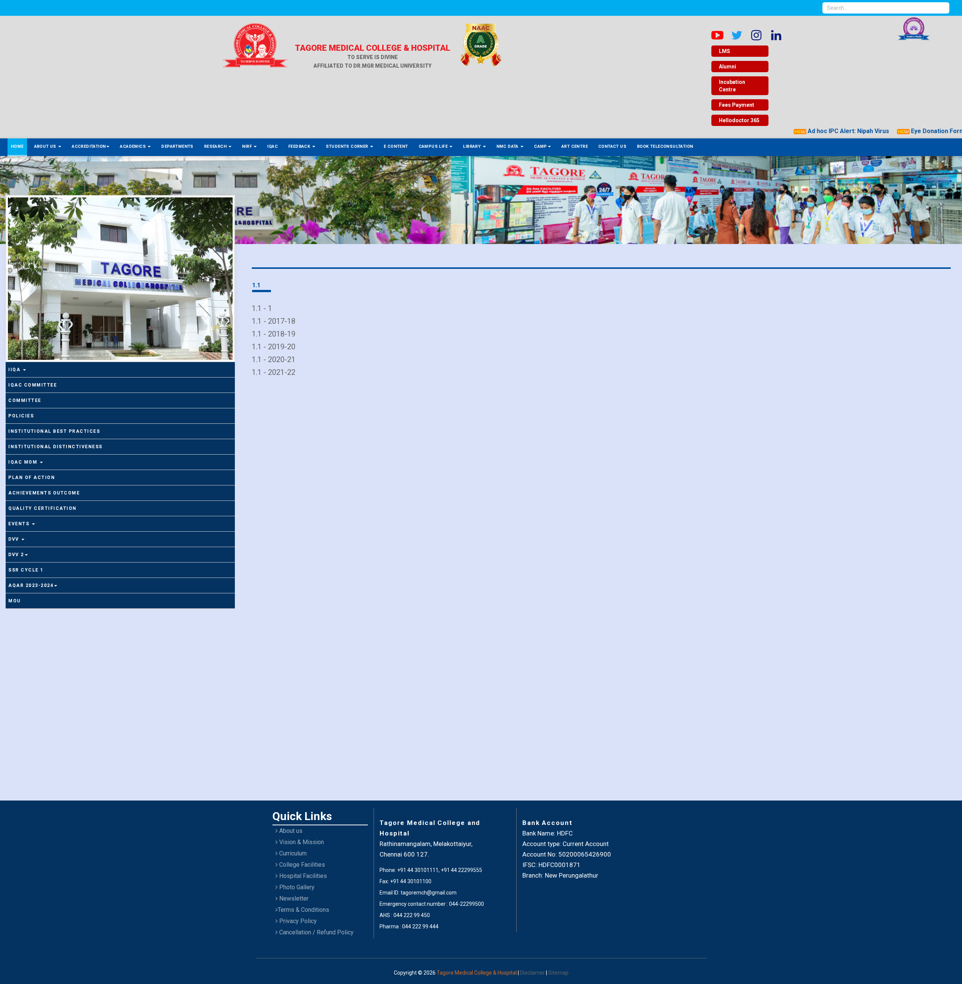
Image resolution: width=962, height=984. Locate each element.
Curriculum (292, 853)
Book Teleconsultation (665, 146)
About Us (46, 146)
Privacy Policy (297, 921)
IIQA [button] (15, 369)
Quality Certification (42, 508)
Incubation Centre (732, 85)
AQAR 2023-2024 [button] (30, 585)
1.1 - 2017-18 (273, 321)
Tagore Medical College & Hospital (477, 973)
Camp (540, 146)
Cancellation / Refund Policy (316, 932)
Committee (24, 400)
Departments (177, 146)
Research (216, 146)
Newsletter (293, 898)
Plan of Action (31, 477)
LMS (724, 51)
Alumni (727, 67)
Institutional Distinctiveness (55, 446)
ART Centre (574, 146)
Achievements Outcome (44, 493)
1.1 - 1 (262, 308)
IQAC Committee (32, 385)
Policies (21, 415)
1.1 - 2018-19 (273, 333)
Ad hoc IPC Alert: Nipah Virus (826, 131)
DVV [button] (14, 539)
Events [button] (19, 523)
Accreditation (89, 146)
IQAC (272, 146)
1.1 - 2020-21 (273, 359)
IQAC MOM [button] (23, 462)
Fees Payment (736, 105)
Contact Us (612, 146)
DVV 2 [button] (16, 554)
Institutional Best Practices (54, 431)
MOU (14, 600)
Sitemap (558, 973)
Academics (133, 146)
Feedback (300, 146)
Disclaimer (533, 973)
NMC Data (508, 146)
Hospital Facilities (302, 875)
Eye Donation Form (915, 131)
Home (17, 146)
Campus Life (434, 146)
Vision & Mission (301, 842)
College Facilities (301, 864)
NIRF (247, 146)
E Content (396, 146)
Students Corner (347, 146)
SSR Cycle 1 (26, 570)
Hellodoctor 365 (739, 120)
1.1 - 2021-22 (273, 372)
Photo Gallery (296, 887)
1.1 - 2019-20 (273, 346)
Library (472, 146)
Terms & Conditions (303, 909)
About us (290, 830)
